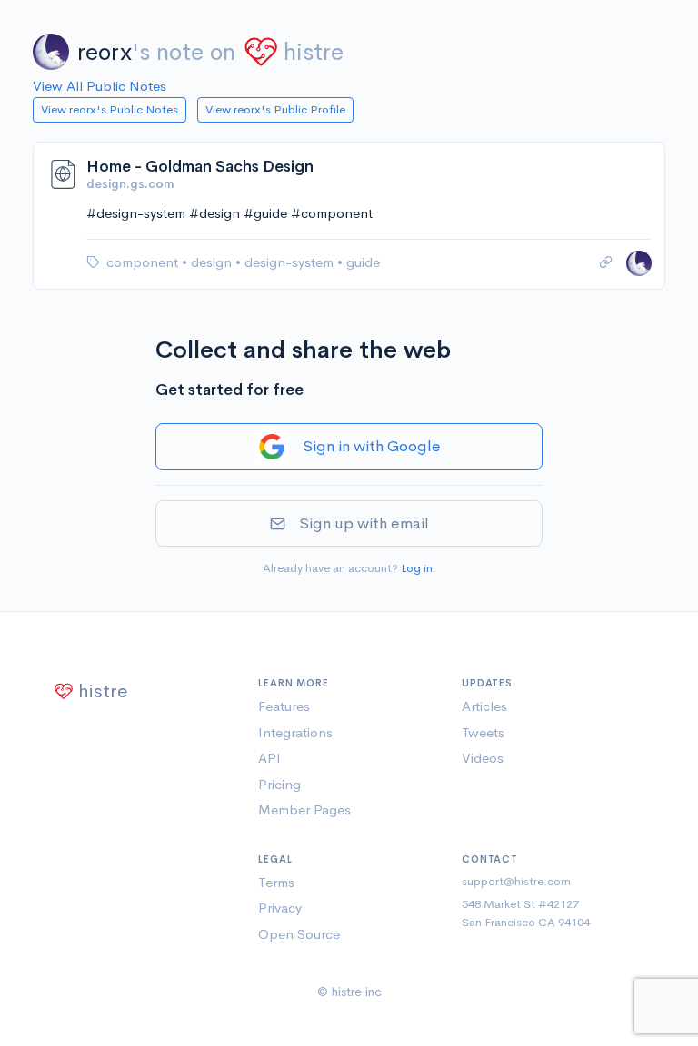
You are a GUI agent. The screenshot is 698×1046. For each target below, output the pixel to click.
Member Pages (304, 809)
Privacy (280, 907)
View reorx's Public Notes (109, 109)
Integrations (295, 732)
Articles (484, 706)
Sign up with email (364, 523)
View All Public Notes (99, 85)
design (213, 262)
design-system (290, 262)
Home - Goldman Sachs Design (200, 166)
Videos (483, 757)
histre (314, 52)
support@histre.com (516, 881)
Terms (276, 882)
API (269, 757)
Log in (417, 568)
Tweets (483, 732)
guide (363, 262)
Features (284, 706)
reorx (104, 52)
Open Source (299, 933)
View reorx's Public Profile (275, 109)
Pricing (279, 784)
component (144, 262)
